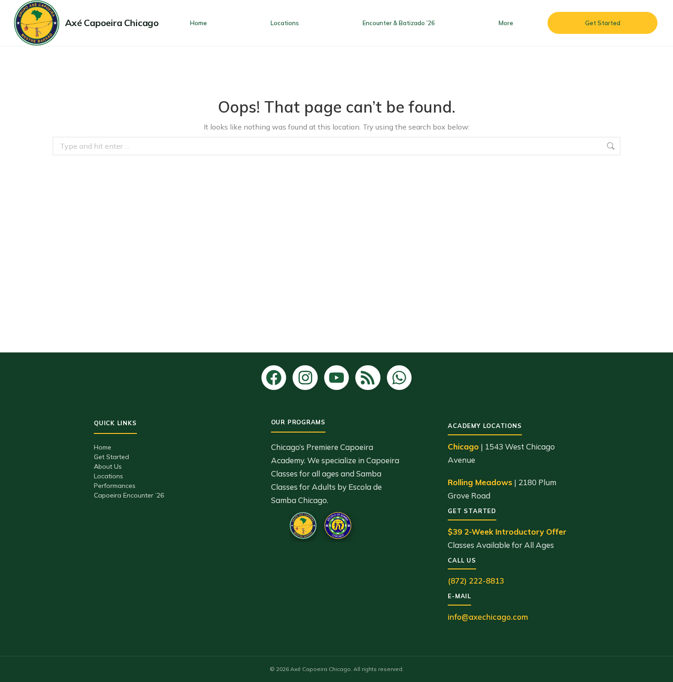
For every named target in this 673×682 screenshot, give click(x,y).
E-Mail (459, 596)
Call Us (462, 560)
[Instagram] (305, 377)
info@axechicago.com (488, 617)
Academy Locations (484, 425)
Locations (108, 476)
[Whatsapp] (399, 377)
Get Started (111, 457)
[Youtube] (336, 377)
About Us (108, 466)
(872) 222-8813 (476, 580)
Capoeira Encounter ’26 (129, 495)
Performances (115, 486)
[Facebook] (273, 377)
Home (102, 447)
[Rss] (367, 377)
